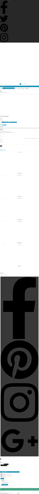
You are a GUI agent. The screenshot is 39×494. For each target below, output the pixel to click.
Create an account (5, 484)
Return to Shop (6, 464)
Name (1, 133)
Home (0, 90)
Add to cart (9, 122)
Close (38, 89)
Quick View (19, 161)
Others (1, 91)
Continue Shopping (3, 465)
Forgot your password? (3, 477)
